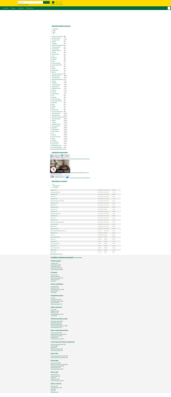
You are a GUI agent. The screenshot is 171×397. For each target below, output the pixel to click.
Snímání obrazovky (55, 268)
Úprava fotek (54, 353)
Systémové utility (55, 335)
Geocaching (53, 392)
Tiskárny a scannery (55, 304)
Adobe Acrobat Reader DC (57, 45)
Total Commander (56, 47)
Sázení (52, 389)
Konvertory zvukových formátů (58, 364)
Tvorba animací (54, 266)
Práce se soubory (54, 332)
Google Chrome (55, 48)
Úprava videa (54, 372)
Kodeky (52, 377)
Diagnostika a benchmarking (57, 334)
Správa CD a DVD (54, 363)
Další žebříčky (63, 149)
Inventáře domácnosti (56, 314)
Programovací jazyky (55, 350)
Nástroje (53, 291)
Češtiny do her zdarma (56, 278)
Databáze (53, 345)
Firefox (53, 66)
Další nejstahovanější (55, 149)
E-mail (52, 292)
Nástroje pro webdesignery (57, 344)
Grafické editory (54, 264)
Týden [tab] (54, 30)
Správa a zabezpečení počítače (59, 330)
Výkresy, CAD (53, 302)
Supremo (54, 91)
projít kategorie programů (23, 4)
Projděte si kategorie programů (62, 257)
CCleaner (54, 52)
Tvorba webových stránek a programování (62, 342)
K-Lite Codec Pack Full (57, 64)
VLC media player (56, 39)
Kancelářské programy (57, 295)
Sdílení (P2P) (54, 288)
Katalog (13, 8)
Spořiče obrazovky (55, 324)
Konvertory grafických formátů (58, 356)
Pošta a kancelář (55, 125)
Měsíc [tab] (54, 32)
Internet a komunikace (57, 284)
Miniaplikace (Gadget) (56, 321)
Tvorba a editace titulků (56, 380)
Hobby (52, 309)
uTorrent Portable (56, 63)
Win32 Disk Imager (56, 38)
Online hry (5, 8)
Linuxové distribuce (55, 327)
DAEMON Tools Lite (56, 50)
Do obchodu (20, 8)
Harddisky (53, 337)
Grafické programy (56, 261)
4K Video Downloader (56, 145)
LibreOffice (54, 43)
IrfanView (54, 59)
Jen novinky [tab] (55, 187)
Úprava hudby (54, 360)
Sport (52, 390)
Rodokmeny (53, 312)
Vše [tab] (53, 184)
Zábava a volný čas (56, 383)
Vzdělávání (53, 311)
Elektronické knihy (55, 387)
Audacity (54, 72)
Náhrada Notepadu (55, 322)
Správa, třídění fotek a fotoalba (58, 357)
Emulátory (53, 274)
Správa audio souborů (56, 369)
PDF (52, 298)
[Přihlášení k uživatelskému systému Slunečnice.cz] (169, 8)
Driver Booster (55, 109)
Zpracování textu (55, 299)
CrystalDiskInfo (55, 54)
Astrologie (53, 386)
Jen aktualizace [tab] (56, 185)
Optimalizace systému (56, 338)
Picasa (53, 61)
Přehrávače (53, 374)
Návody (52, 281)
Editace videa (54, 379)
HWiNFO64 (54, 57)
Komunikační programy (56, 289)
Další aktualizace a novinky (56, 254)
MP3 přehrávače (54, 367)
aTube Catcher (55, 70)
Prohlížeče (53, 263)
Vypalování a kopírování (56, 366)
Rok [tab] (54, 33)
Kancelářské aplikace (55, 301)
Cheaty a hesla (54, 279)
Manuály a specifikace (56, 348)
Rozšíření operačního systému (59, 318)
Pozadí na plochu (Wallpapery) (58, 325)
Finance (52, 315)
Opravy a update (54, 276)
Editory (52, 347)
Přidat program (29, 8)
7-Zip (53, 56)
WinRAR (54, 41)
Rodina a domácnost (56, 307)
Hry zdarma (54, 272)
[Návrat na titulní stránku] (9, 3)
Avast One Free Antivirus (57, 36)
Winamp (54, 68)
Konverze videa (54, 376)
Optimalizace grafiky (55, 269)
